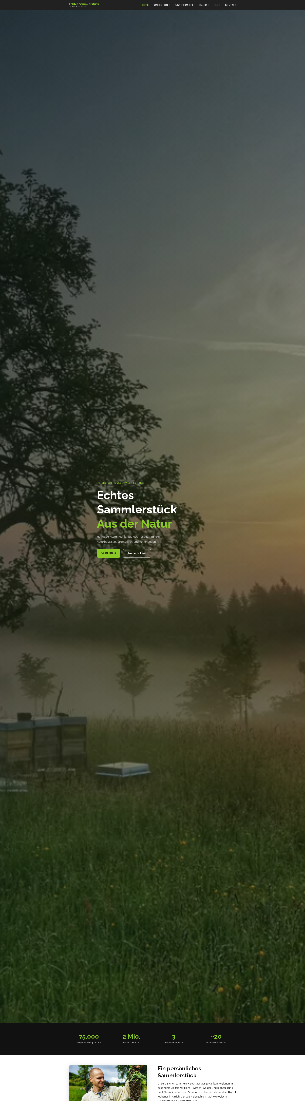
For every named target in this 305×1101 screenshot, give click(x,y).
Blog (217, 5)
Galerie (204, 5)
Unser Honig (162, 5)
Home (145, 5)
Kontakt (230, 5)
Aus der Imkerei (137, 553)
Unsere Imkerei (184, 5)
